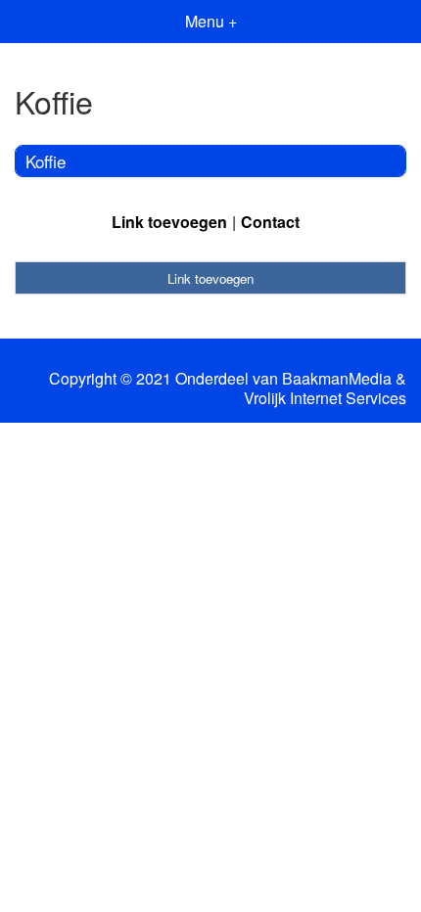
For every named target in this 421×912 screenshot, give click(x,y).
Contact (270, 221)
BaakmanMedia (337, 378)
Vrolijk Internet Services (325, 398)
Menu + (211, 21)
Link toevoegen (169, 221)
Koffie (45, 161)
